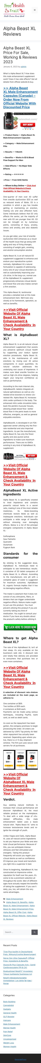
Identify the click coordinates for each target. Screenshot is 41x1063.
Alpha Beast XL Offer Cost (14, 912)
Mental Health (9, 1028)
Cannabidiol (8, 1005)
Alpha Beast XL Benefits (16, 902)
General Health (10, 1013)
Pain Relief (8, 1032)
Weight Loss (8, 1043)
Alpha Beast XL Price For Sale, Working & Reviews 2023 (20, 55)
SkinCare (7, 1035)
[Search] (34, 932)
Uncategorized (9, 1039)
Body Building (9, 1002)
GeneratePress (20, 1059)
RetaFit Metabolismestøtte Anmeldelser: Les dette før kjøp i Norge (17, 981)
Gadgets (7, 1009)
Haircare (7, 1020)
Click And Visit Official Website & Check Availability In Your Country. (19, 188)
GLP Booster (8, 1017)
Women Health (9, 1046)
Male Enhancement (14, 899)
